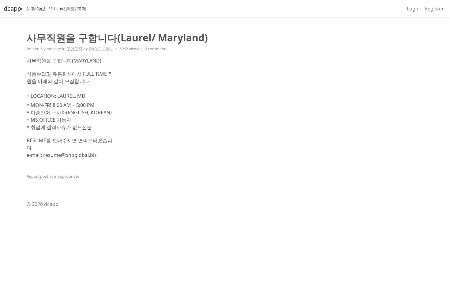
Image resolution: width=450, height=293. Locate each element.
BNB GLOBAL (101, 48)
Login (413, 8)
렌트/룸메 (76, 8)
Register (434, 8)
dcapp (12, 8)
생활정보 (36, 8)
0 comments (156, 48)
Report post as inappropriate (53, 176)
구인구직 (55, 8)
